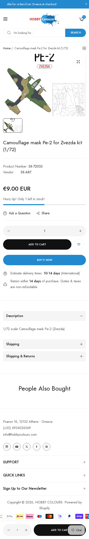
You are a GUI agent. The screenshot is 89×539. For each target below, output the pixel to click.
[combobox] (44, 33)
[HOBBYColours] (44, 19)
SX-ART (26, 172)
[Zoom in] (78, 61)
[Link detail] (7, 446)
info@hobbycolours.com (20, 434)
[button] (78, 244)
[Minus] (8, 231)
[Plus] (80, 231)
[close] (86, 4)
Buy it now (44, 260)
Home (7, 48)
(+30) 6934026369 (17, 428)
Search (76, 33)
